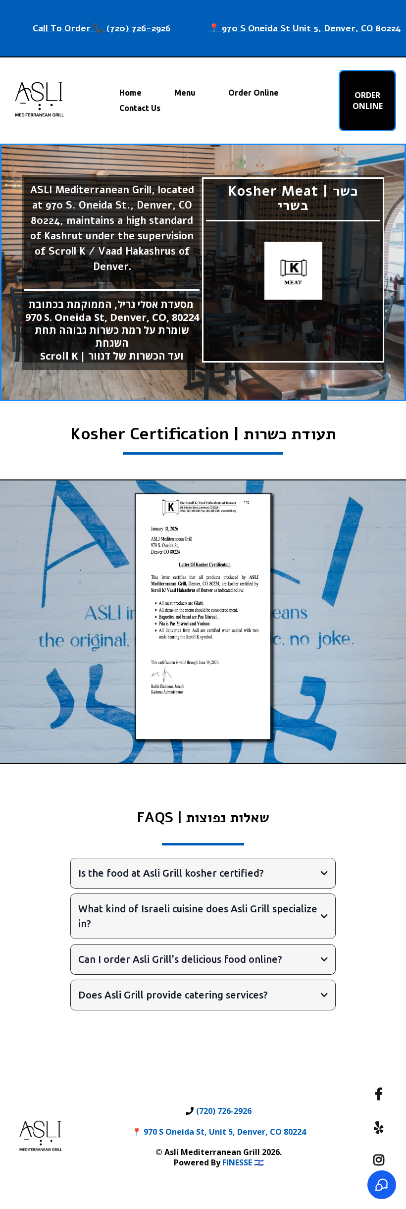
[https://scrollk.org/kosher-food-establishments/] (293, 271)
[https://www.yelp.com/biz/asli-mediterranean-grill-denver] (381, 1126)
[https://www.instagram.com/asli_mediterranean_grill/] (381, 1158)
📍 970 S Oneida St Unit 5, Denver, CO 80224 (304, 28)
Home (130, 92)
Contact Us (139, 108)
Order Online (253, 92)
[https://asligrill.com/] (39, 100)
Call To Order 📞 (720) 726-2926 (101, 28)
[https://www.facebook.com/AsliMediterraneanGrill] (381, 1093)
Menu (185, 92)
